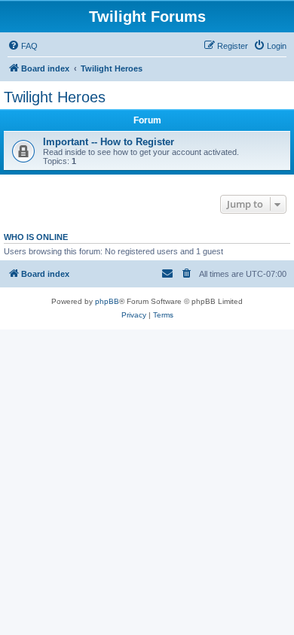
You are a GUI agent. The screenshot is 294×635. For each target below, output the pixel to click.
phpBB (107, 301)
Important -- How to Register (108, 141)
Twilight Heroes (55, 97)
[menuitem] (23, 46)
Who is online (36, 237)
